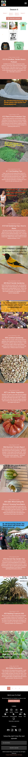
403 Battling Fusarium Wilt (14, 614)
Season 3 (17, 13)
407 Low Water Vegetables (14, 392)
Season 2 (11, 13)
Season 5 (11, 14)
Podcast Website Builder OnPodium (14, 754)
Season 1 (5, 13)
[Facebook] (12, 730)
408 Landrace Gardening (14, 338)
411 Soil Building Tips (14, 171)
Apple (6, 712)
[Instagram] (20, 730)
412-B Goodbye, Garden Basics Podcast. (14, 60)
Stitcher (20, 716)
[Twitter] (16, 730)
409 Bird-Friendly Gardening (14, 283)
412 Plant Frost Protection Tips (14, 117)
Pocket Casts (5, 716)
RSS (25, 716)
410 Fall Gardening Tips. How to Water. (14, 227)
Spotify (11, 712)
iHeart (21, 712)
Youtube (16, 712)
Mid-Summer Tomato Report (14, 447)
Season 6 (17, 14)
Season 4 (23, 13)
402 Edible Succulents (14, 668)
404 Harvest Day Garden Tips (14, 559)
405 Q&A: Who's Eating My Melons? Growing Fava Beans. (14, 503)
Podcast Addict (13, 716)
